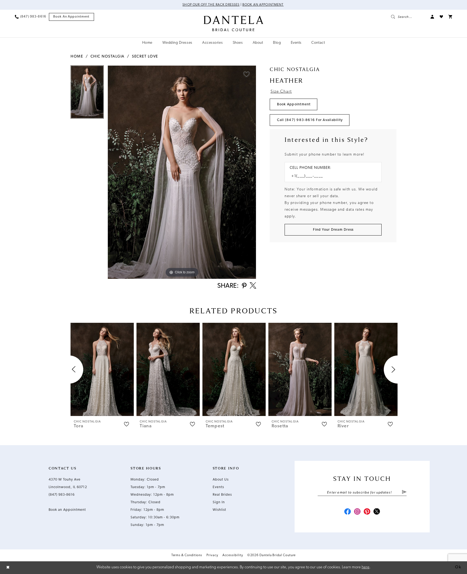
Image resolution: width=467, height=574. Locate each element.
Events (218, 487)
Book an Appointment (263, 4)
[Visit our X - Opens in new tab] (376, 512)
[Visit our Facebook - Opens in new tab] (347, 512)
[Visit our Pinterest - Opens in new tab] (367, 512)
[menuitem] (30, 16)
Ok (458, 567)
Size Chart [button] (281, 92)
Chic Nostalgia (108, 57)
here (365, 567)
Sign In (219, 502)
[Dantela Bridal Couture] (233, 23)
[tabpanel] (87, 93)
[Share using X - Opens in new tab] (253, 286)
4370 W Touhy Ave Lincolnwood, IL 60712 (68, 483)
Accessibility (232, 555)
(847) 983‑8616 (62, 494)
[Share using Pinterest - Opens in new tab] (244, 286)
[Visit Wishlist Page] (441, 16)
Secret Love (145, 57)
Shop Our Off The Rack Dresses (210, 4)
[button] (432, 16)
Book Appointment (294, 104)
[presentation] (102, 369)
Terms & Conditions (186, 555)
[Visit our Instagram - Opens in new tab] (357, 512)
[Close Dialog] (8, 567)
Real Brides (222, 494)
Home (77, 57)
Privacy (212, 555)
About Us (221, 479)
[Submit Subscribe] (404, 492)
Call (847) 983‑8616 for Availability (310, 120)
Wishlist (219, 510)
